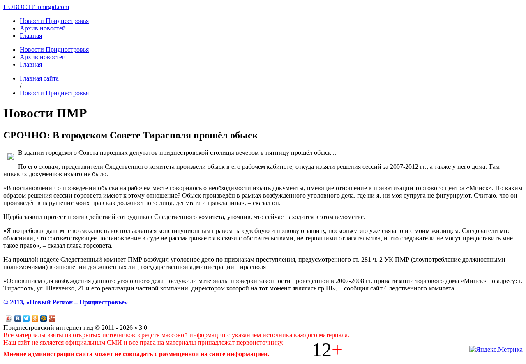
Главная (31, 35)
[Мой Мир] (43, 318)
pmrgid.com (53, 6)
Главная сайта (39, 78)
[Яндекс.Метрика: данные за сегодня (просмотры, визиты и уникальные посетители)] (496, 349)
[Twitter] (26, 318)
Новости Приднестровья (54, 20)
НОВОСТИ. (20, 6)
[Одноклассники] (35, 318)
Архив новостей (43, 28)
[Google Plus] (52, 318)
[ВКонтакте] (18, 318)
